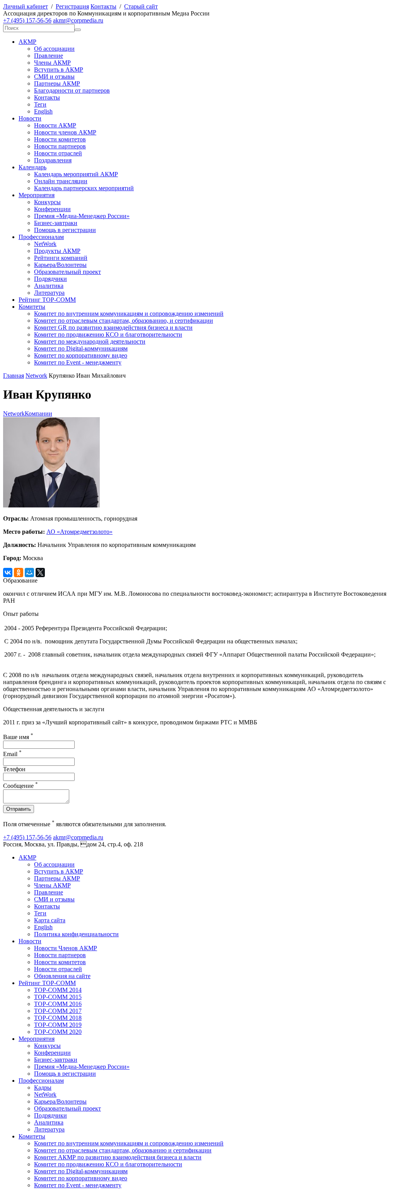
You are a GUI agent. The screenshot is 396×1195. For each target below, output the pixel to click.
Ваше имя (18, 737)
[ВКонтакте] (7, 572)
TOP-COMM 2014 (58, 990)
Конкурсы (47, 202)
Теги (40, 104)
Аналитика (48, 285)
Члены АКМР (52, 62)
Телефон (14, 769)
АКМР (27, 41)
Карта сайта (49, 920)
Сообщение (20, 785)
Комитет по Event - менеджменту (77, 362)
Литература (49, 292)
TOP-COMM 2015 (58, 997)
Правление (48, 55)
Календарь (32, 167)
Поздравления (53, 160)
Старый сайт (141, 6)
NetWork (45, 244)
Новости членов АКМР (65, 132)
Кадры (42, 1087)
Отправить (18, 809)
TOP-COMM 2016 (58, 1004)
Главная (13, 375)
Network (36, 375)
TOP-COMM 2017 (58, 1011)
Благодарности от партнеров (72, 90)
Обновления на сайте (62, 976)
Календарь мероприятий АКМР (76, 174)
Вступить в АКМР (58, 69)
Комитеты (32, 306)
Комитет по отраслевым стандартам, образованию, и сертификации (123, 320)
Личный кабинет (25, 6)
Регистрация (72, 6)
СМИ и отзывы (54, 76)
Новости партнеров (60, 146)
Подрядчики (50, 278)
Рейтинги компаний (60, 257)
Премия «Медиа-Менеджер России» (82, 216)
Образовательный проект (67, 271)
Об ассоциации (54, 48)
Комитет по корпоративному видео (80, 355)
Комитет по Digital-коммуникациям (81, 348)
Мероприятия (37, 195)
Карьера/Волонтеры (60, 264)
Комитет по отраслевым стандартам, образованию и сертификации (123, 1150)
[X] (40, 572)
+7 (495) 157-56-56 (27, 20)
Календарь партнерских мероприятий (84, 188)
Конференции (52, 209)
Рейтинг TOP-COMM (47, 299)
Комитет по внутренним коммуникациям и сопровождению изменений (129, 313)
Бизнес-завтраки (55, 223)
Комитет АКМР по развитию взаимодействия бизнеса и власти (117, 1157)
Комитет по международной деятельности (89, 341)
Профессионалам (41, 237)
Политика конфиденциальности (76, 934)
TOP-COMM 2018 (58, 1017)
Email (12, 754)
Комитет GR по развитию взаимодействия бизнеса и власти (113, 327)
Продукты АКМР (57, 251)
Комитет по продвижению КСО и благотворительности (108, 334)
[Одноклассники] (18, 572)
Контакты (103, 6)
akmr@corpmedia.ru (78, 20)
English (43, 111)
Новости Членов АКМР (65, 948)
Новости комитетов (60, 139)
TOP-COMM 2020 (58, 1031)
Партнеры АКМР (57, 83)
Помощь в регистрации (65, 230)
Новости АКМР (55, 125)
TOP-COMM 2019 (58, 1024)
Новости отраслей (58, 153)
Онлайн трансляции (60, 181)
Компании (38, 413)
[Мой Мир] (29, 572)
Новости (30, 118)
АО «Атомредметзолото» (79, 531)
